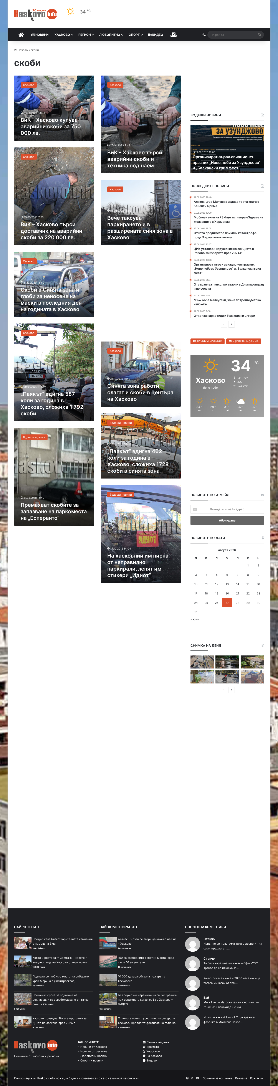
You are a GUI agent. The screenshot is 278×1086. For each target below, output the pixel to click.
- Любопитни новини (93, 1056)
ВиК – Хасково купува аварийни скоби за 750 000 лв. (51, 126)
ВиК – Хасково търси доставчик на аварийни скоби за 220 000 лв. (51, 231)
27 (227, 602)
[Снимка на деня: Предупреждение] (252, 676)
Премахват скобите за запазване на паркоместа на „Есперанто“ (54, 511)
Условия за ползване (217, 1078)
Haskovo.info (46, 1078)
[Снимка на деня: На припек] (252, 662)
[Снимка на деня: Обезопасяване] (227, 676)
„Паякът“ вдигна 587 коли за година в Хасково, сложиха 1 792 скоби (52, 404)
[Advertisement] (141, 295)
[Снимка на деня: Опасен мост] (202, 662)
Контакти (256, 1078)
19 (216, 593)
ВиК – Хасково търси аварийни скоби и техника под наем (134, 159)
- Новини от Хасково (92, 1046)
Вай (206, 997)
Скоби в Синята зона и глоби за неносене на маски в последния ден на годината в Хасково (51, 299)
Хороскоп (153, 1051)
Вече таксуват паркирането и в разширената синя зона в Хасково (140, 228)
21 (237, 593)
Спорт (134, 34)
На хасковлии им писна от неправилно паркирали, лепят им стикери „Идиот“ (138, 565)
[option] (227, 149)
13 (227, 584)
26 (216, 602)
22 (248, 593)
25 (206, 602)
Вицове (151, 1060)
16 (258, 584)
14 (237, 584)
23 (258, 593)
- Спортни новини (90, 1060)
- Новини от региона (92, 1051)
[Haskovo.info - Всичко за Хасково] (35, 15)
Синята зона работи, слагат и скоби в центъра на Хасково (140, 392)
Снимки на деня (157, 1042)
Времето (152, 1046)
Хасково (62, 34)
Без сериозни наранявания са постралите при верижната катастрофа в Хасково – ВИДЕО (147, 999)
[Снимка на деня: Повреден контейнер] (202, 676)
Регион (84, 34)
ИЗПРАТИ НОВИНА (245, 341)
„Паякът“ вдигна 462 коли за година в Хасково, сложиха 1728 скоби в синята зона (138, 461)
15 (248, 584)
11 (206, 584)
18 (206, 593)
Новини (41, 34)
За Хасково (154, 1056)
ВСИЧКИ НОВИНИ (209, 341)
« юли (194, 619)
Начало (22, 50)
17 (195, 593)
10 (195, 584)
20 (227, 593)
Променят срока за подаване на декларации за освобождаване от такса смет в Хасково (60, 999)
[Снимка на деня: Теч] (227, 662)
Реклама (241, 1078)
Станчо (209, 939)
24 (196, 602)
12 (216, 584)
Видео (157, 34)
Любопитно (109, 34)
